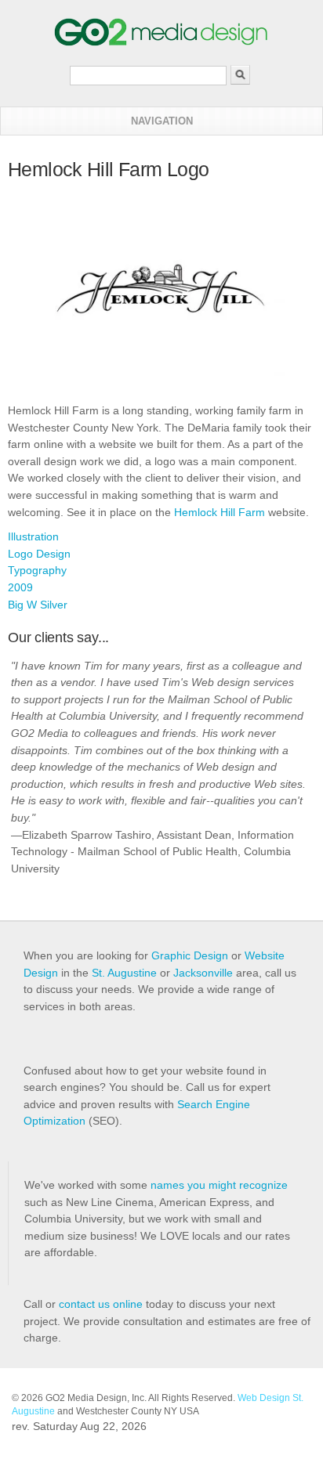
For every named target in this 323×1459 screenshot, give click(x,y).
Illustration (33, 536)
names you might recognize (219, 1185)
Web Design (264, 1398)
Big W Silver (37, 604)
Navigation (162, 121)
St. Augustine (124, 972)
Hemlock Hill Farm (219, 512)
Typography (37, 570)
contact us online (101, 1304)
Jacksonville (203, 972)
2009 (20, 587)
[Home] (161, 42)
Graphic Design (189, 955)
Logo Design (39, 553)
